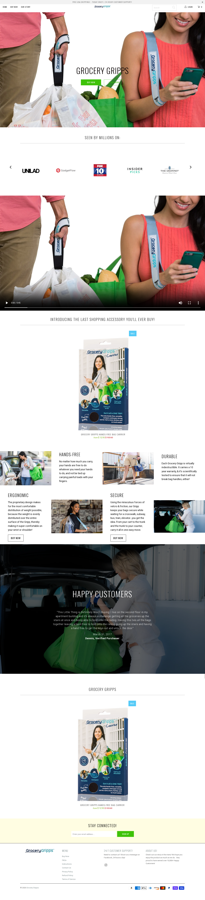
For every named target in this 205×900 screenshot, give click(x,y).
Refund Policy (67, 875)
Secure (117, 495)
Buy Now (14, 7)
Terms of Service (68, 879)
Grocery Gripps (32, 888)
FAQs (64, 860)
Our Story (25, 7)
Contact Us (66, 868)
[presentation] (191, 167)
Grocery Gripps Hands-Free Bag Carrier (103, 380)
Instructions (67, 864)
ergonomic (18, 495)
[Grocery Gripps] (102, 12)
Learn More (114, 82)
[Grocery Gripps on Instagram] (106, 865)
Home (5, 7)
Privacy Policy (67, 872)
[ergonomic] (77, 516)
